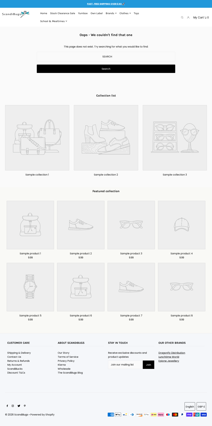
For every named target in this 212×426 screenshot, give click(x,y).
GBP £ (201, 406)
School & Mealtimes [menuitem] (52, 21)
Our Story (63, 353)
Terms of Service (68, 357)
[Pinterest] (25, 406)
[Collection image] (37, 168)
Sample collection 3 (175, 174)
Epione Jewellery (168, 361)
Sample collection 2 (106, 174)
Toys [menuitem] (136, 13)
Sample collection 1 (37, 174)
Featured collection (106, 191)
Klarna (62, 365)
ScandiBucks (15, 369)
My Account (14, 365)
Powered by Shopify (42, 414)
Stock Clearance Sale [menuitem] (62, 13)
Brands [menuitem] (110, 13)
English (190, 406)
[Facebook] (7, 406)
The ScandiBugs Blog (70, 372)
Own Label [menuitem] (97, 13)
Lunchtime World (168, 357)
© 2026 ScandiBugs (16, 414)
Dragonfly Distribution (171, 353)
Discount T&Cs (16, 372)
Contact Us (14, 357)
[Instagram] (13, 406)
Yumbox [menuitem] (83, 13)
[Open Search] (182, 17)
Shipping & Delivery (19, 353)
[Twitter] (19, 406)
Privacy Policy (66, 361)
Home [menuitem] (43, 13)
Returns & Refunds (18, 361)
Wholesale (64, 369)
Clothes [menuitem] (124, 13)
